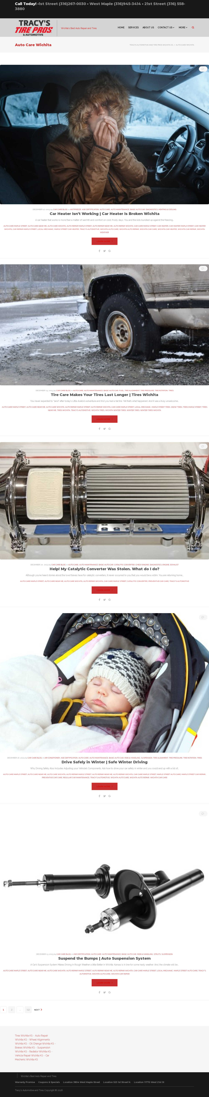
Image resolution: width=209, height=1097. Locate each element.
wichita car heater (167, 229)
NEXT (37, 1010)
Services (133, 27)
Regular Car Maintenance (76, 777)
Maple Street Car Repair (193, 774)
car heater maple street (181, 226)
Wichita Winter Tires (115, 410)
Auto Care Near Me (37, 226)
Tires (171, 390)
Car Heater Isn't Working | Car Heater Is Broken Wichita (104, 213)
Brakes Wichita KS (25, 1047)
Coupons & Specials (49, 1082)
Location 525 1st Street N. (117, 1082)
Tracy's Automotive (89, 229)
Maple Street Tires (161, 407)
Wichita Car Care (148, 229)
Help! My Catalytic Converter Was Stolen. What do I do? (104, 569)
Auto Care (105, 209)
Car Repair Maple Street (25, 229)
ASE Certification (90, 209)
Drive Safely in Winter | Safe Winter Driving (104, 762)
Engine (165, 565)
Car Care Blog (60, 209)
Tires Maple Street (192, 407)
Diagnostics (152, 209)
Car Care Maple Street (145, 226)
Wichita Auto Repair (129, 229)
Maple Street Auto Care (169, 774)
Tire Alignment (132, 390)
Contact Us (165, 27)
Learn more (103, 241)
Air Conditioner (52, 758)
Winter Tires (133, 410)
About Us (148, 27)
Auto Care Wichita (57, 226)
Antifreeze (75, 209)
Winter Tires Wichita (150, 410)
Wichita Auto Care (109, 229)
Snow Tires (176, 407)
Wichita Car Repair (187, 229)
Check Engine (142, 565)
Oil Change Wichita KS (41, 1043)
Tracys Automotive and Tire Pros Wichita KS (151, 45)
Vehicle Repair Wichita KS (29, 1055)
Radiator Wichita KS (40, 1051)
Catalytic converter (124, 565)
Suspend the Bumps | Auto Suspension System (104, 958)
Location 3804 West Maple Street (81, 1082)
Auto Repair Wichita (123, 226)
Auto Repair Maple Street (79, 226)
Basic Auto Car (137, 209)
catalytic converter (137, 581)
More (182, 27)
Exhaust (174, 565)
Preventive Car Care (158, 581)
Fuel (121, 390)
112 (28, 1009)
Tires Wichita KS (23, 1035)
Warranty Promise (25, 1082)
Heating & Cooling (167, 209)
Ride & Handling (132, 758)
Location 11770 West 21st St (149, 1082)
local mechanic (45, 229)
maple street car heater (66, 229)
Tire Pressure (147, 390)
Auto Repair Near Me (103, 226)
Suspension (146, 758)
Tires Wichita (63, 410)
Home (121, 27)
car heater (162, 226)
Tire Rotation (161, 390)
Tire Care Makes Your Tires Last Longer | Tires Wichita (104, 395)
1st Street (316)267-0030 (62, 4)
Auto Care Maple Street (15, 226)
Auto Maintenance (120, 209)
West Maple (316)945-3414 (115, 4)
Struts (157, 954)
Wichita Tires (97, 410)
